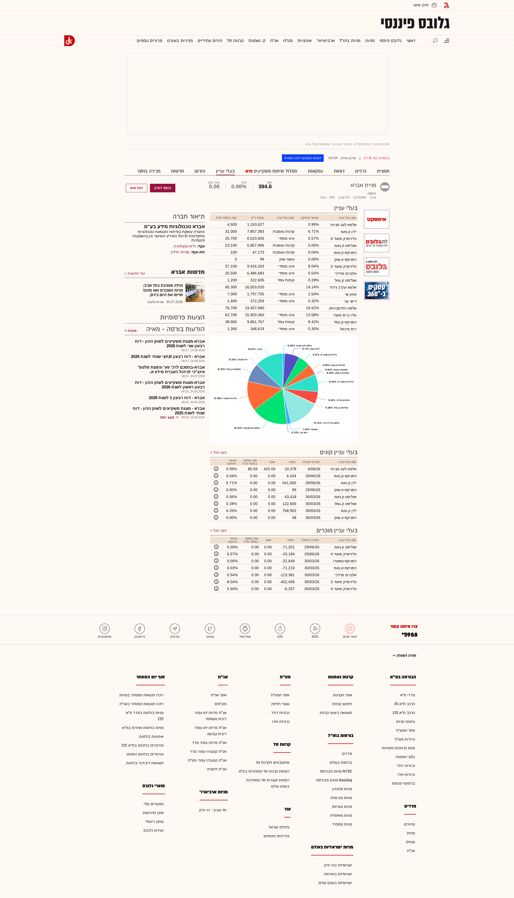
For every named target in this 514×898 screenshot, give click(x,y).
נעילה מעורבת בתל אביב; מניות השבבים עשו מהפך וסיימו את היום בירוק (163, 290)
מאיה (132, 330)
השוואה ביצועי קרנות (336, 712)
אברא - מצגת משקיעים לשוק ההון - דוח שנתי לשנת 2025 (169, 410)
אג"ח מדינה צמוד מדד (209, 742)
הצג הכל (220, 452)
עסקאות (315, 171)
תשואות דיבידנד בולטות (145, 763)
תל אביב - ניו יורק (212, 810)
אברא (337, 144)
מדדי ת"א (407, 695)
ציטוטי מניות (405, 721)
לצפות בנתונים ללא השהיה (303, 158)
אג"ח (411, 850)
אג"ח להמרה (216, 769)
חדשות (177, 171)
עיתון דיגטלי (154, 821)
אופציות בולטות (151, 736)
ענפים (410, 841)
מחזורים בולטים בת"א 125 (142, 745)
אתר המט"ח (280, 695)
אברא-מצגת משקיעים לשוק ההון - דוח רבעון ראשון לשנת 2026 (170, 384)
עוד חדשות (136, 273)
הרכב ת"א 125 (403, 712)
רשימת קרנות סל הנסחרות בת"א (264, 771)
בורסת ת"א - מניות (357, 144)
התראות (136, 188)
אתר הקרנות (342, 695)
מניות (411, 833)
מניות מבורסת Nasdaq (334, 780)
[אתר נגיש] (69, 40)
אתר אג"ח (218, 695)
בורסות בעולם (341, 762)
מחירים (409, 824)
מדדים (347, 753)
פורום (200, 171)
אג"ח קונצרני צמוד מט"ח (207, 760)
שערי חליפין (280, 703)
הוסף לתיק (162, 188)
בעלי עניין (225, 171)
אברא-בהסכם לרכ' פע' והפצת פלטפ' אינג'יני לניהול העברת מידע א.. (171, 369)
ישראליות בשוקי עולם (335, 882)
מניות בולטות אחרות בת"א (143, 727)
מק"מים (220, 703)
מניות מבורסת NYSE (336, 771)
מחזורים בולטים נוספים (145, 754)
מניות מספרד (342, 824)
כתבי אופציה (405, 756)
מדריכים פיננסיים (276, 836)
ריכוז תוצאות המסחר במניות (141, 695)
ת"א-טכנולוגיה (184, 246)
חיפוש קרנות (342, 703)
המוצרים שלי (154, 804)
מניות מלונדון (342, 789)
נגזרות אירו (406, 774)
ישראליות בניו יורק (338, 865)
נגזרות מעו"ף (405, 739)
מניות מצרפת (342, 806)
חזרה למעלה (405, 655)
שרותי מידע (180, 252)
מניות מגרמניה (341, 797)
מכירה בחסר (148, 171)
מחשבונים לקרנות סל (272, 762)
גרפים (360, 171)
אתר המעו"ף (405, 730)
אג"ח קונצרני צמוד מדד (208, 751)
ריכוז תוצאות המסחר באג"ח (141, 703)
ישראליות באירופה (338, 874)
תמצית (383, 171)
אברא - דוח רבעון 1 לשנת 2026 (177, 397)
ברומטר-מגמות (403, 783)
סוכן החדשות (153, 812)
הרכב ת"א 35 (404, 703)
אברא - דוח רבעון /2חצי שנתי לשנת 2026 (168, 356)
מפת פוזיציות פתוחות (398, 748)
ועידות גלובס (153, 830)
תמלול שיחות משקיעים (274, 171)
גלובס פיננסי (415, 23)
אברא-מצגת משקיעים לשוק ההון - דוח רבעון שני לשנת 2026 (170, 343)
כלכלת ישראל (279, 827)
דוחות (339, 171)
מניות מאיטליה (341, 815)
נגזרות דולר (406, 765)
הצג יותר (167, 417)
